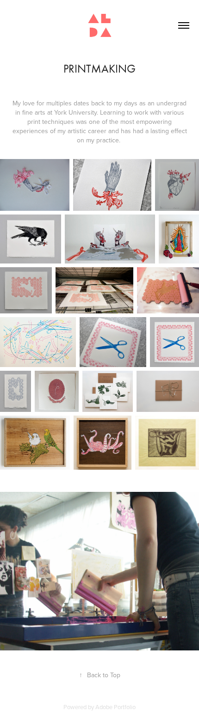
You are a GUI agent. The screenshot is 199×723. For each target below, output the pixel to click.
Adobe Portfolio (115, 707)
